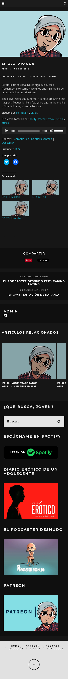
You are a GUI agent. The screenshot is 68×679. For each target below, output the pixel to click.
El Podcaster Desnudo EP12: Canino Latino (34, 283)
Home (15, 646)
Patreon (33, 646)
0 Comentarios (37, 76)
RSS (17, 149)
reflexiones (11, 236)
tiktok (34, 112)
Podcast (22, 76)
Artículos (55, 649)
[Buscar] (65, 3)
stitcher (42, 119)
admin (5, 69)
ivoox (51, 119)
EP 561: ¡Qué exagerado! (19, 383)
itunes (5, 122)
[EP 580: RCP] (45, 187)
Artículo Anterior (34, 277)
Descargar (8, 142)
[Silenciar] (51, 131)
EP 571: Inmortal (11, 218)
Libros (35, 649)
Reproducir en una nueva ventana (32, 139)
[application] (34, 130)
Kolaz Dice (8, 76)
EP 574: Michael (11, 196)
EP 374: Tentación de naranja (34, 294)
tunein (59, 119)
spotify (32, 119)
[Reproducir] (6, 131)
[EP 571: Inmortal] (15, 208)
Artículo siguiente (34, 290)
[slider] (59, 130)
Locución (16, 649)
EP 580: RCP (39, 196)
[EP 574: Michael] (15, 187)
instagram (22, 112)
